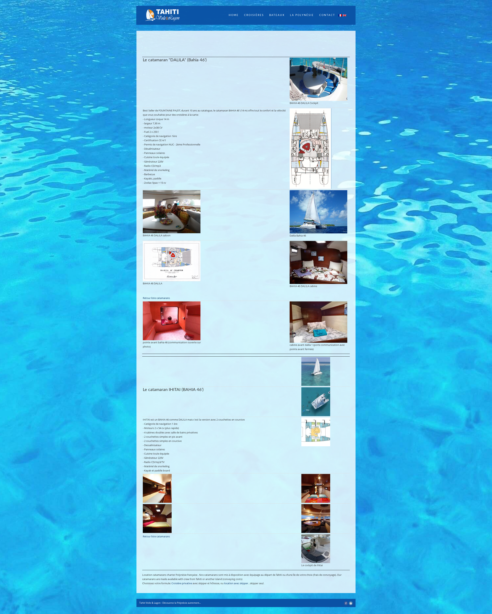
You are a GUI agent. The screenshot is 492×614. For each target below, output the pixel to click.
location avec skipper (236, 583)
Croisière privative (181, 583)
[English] (345, 16)
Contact (327, 15)
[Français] (340, 16)
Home (234, 15)
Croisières (254, 15)
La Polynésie (302, 15)
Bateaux (277, 15)
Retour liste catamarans (156, 298)
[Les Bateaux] (319, 79)
